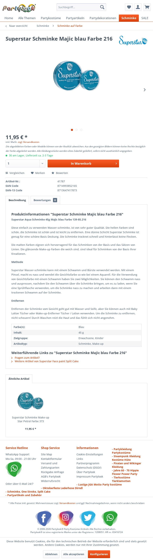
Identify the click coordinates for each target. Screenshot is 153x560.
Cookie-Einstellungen (89, 454)
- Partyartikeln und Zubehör (24, 495)
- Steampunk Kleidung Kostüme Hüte (126, 457)
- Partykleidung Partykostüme (122, 450)
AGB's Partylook (51, 476)
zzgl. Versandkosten (28, 142)
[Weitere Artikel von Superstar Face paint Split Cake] (133, 42)
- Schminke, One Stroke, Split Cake (28, 491)
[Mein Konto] (138, 7)
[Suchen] (102, 7)
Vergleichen (16, 173)
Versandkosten (67, 503)
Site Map (46, 454)
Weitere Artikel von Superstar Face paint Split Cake (46, 361)
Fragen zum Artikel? (27, 357)
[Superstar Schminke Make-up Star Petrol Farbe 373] (30, 401)
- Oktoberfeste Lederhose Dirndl (62, 488)
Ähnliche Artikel (19, 378)
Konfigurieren (99, 554)
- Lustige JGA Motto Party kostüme (99, 484)
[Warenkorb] (147, 7)
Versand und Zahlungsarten (50, 465)
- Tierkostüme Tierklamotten (121, 479)
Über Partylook (85, 472)
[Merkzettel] (128, 7)
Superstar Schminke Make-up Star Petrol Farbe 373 (30, 419)
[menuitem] (81, 7)
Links (79, 459)
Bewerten (61, 173)
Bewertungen (45, 200)
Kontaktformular (51, 459)
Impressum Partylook (89, 476)
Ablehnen (51, 554)
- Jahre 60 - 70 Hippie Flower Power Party (125, 472)
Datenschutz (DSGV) (88, 467)
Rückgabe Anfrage (52, 472)
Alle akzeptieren (73, 554)
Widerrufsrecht (50, 481)
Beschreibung (17, 200)
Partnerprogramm (87, 463)
